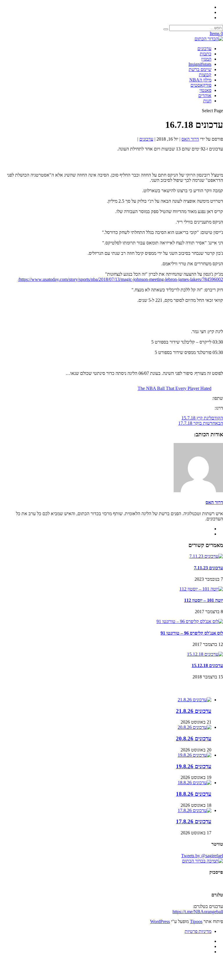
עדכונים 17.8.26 (193, 821)
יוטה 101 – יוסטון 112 (203, 600)
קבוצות (205, 74)
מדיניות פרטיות (198, 931)
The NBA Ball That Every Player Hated (174, 388)
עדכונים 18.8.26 (193, 794)
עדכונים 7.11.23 (208, 567)
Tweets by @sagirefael (202, 855)
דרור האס (190, 139)
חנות (207, 100)
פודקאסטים (200, 85)
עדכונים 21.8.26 (193, 711)
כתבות (205, 53)
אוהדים (204, 95)
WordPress (160, 921)
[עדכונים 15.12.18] (205, 654)
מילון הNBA (200, 79)
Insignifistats (199, 64)
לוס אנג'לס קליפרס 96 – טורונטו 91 (192, 633)
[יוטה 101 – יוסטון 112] (201, 588)
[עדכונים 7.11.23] (206, 556)
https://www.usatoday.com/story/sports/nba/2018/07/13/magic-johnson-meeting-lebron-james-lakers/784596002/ (120, 279)
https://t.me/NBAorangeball (197, 911)
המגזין (206, 59)
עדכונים (204, 48)
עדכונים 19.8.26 (193, 766)
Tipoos (196, 921)
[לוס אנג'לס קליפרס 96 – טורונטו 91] (190, 621)
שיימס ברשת (200, 69)
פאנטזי (205, 90)
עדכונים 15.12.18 (207, 665)
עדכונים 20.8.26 (193, 738)
